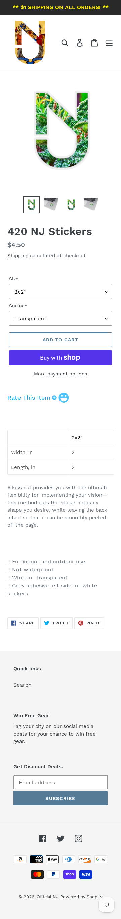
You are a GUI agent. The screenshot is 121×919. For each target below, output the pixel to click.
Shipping (17, 256)
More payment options (60, 374)
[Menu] (109, 42)
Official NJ (47, 896)
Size (13, 278)
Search (22, 685)
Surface (18, 305)
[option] (31, 205)
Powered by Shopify (81, 896)
